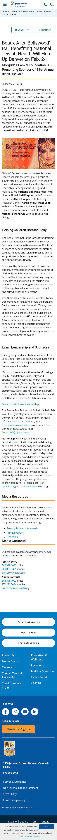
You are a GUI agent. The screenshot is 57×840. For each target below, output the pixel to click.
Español (12, 821)
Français (44, 821)
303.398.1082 (9, 565)
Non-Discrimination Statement (20, 788)
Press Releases (44, 11)
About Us (8, 655)
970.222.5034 (9, 584)
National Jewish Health (21, 807)
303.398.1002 (9, 580)
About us (16, 11)
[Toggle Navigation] (5, 4)
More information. (32, 836)
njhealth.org (9, 486)
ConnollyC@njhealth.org (15, 432)
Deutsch (24, 821)
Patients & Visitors (28, 622)
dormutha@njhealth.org (15, 588)
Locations (37, 665)
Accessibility (10, 794)
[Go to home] (25, 4)
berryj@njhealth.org (13, 572)
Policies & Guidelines (14, 781)
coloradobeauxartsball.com (17, 425)
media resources (33, 486)
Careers (7, 667)
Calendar (36, 682)
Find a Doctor (11, 661)
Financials (12, 537)
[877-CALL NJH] (45, 4)
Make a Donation (42, 671)
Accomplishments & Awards (22, 528)
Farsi (34, 821)
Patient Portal (39, 677)
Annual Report (15, 532)
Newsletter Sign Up (18, 729)
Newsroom (28, 11)
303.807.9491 (9, 569)
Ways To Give (28, 632)
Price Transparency (14, 800)
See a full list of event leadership (20, 404)
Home (6, 11)
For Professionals (28, 643)
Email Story (23, 29)
